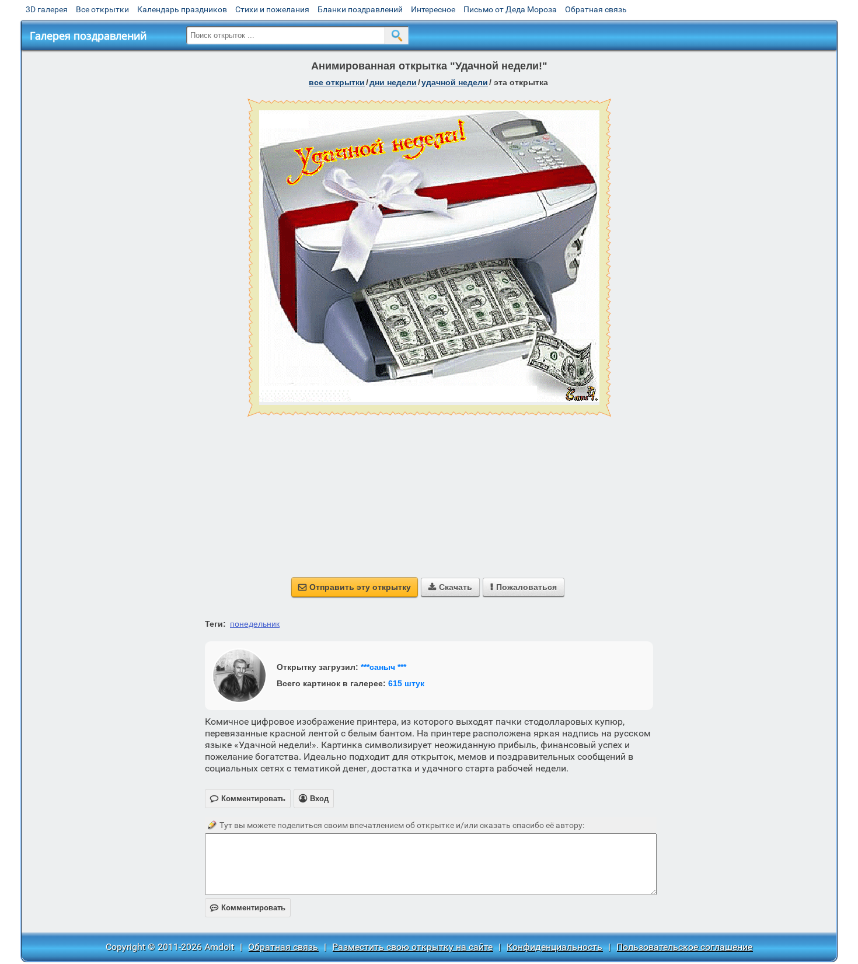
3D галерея (47, 9)
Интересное (433, 9)
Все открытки (102, 9)
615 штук (406, 683)
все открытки (337, 82)
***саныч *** (383, 667)
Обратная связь (596, 9)
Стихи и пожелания (272, 9)
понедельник (255, 623)
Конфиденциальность (554, 946)
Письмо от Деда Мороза (510, 9)
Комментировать (247, 907)
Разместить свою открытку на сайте (412, 946)
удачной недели (454, 82)
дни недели (393, 82)
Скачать (450, 587)
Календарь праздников (182, 9)
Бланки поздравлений (360, 9)
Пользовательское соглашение (684, 946)
